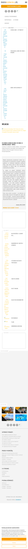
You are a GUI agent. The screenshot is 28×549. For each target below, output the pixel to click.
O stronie (15, 20)
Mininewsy (8, 27)
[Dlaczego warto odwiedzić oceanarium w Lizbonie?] (21, 417)
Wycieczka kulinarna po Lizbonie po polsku (10, 462)
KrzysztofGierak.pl (5, 484)
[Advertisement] (14, 220)
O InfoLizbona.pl (5, 471)
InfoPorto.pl (4, 483)
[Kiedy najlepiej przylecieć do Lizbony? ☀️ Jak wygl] (7, 384)
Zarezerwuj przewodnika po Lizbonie (9, 464)
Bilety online (14, 288)
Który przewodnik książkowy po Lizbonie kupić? (11, 438)
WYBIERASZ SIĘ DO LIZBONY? (11, 207)
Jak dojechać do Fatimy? (6, 443)
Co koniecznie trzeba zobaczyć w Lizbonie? (10, 444)
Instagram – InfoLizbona (6, 486)
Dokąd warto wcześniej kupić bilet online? (10, 453)
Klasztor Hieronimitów (17, 300)
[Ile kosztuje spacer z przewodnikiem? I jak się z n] (7, 358)
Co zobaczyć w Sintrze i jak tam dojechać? (10, 441)
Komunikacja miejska (16, 326)
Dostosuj (14, 542)
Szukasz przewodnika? (11, 16)
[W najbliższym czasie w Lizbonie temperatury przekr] (7, 396)
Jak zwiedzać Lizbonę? (6, 439)
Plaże (12, 322)
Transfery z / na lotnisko (6, 459)
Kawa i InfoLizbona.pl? (16, 87)
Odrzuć (14, 546)
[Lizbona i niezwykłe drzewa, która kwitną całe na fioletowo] (7, 417)
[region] (14, 537)
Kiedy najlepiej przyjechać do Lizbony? (9, 434)
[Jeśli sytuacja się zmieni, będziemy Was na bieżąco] (7, 371)
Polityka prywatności (22, 536)
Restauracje (14, 318)
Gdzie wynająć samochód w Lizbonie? (9, 461)
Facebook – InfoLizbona (6, 488)
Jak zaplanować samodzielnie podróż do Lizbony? (11, 436)
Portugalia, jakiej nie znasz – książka (18, 51)
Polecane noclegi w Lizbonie (7, 457)
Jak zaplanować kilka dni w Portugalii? (9, 446)
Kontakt (7, 23)
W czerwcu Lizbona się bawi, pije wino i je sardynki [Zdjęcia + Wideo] (12, 143)
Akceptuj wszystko (14, 539)
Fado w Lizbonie (15, 279)
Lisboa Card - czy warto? (17, 30)
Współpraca (8, 20)
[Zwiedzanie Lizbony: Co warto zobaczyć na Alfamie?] (7, 410)
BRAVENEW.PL (18, 500)
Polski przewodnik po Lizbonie (14, 6)
